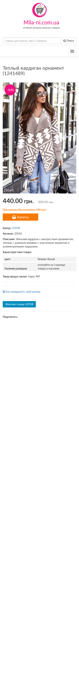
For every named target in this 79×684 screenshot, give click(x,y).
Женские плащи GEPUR (19, 304)
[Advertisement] (39, 363)
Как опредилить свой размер (22, 291)
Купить (22, 217)
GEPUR (16, 228)
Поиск (70, 40)
